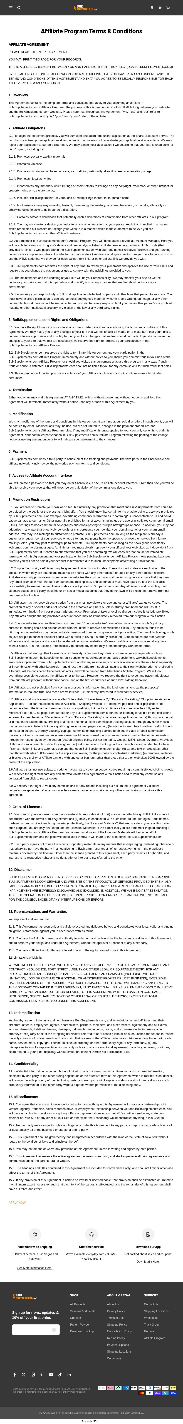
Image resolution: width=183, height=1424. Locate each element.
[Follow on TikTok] (60, 1374)
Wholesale (151, 1317)
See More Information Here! (34, 1267)
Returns (149, 1331)
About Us (113, 1304)
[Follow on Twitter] (23, 1374)
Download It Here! (148, 1261)
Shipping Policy (117, 1324)
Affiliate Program (154, 1338)
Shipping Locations (119, 1351)
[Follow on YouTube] (51, 1374)
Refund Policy (116, 1338)
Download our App (82, 1331)
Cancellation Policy (119, 1331)
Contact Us (151, 1304)
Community (114, 1358)
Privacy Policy (116, 1311)
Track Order (151, 1324)
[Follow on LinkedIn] (69, 1374)
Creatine (75, 1317)
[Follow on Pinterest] (41, 1374)
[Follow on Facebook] (14, 1374)
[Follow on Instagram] (32, 1374)
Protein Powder (80, 1324)
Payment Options (118, 1344)
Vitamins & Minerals (82, 1311)
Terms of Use (115, 1317)
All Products (77, 1304)
